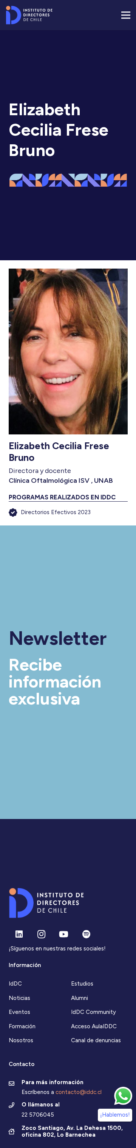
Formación (22, 1026)
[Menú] (126, 15)
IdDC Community (93, 1012)
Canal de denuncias (96, 1040)
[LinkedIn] (19, 934)
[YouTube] (63, 934)
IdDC (15, 983)
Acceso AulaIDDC (94, 1026)
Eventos (19, 1012)
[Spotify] (86, 934)
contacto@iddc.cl (79, 1092)
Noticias (19, 998)
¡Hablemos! (115, 1114)
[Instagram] (41, 934)
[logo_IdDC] (29, 15)
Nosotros (21, 1040)
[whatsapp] (123, 1096)
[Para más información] (15, 1084)
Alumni (79, 998)
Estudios (82, 983)
